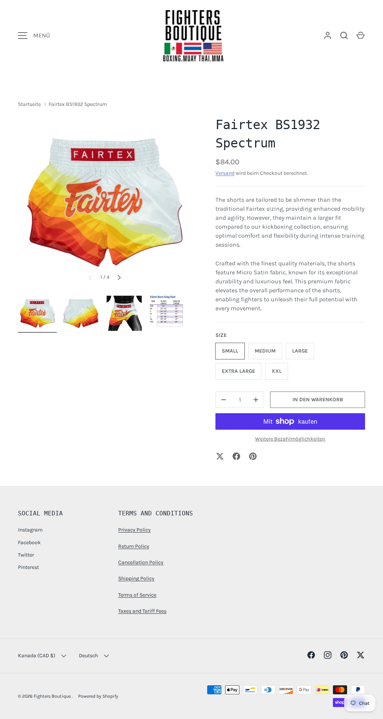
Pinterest (28, 567)
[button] (360, 35)
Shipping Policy (136, 578)
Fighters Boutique (53, 696)
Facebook (29, 542)
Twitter (26, 555)
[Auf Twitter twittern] (220, 456)
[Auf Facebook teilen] (236, 456)
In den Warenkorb (317, 399)
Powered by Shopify (98, 696)
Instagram (30, 530)
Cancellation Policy (140, 562)
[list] (105, 202)
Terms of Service (137, 595)
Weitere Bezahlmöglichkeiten (290, 439)
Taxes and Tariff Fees (142, 611)
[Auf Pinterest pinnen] (253, 456)
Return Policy (133, 546)
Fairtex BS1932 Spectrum (78, 104)
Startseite (29, 104)
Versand (225, 173)
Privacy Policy (134, 530)
